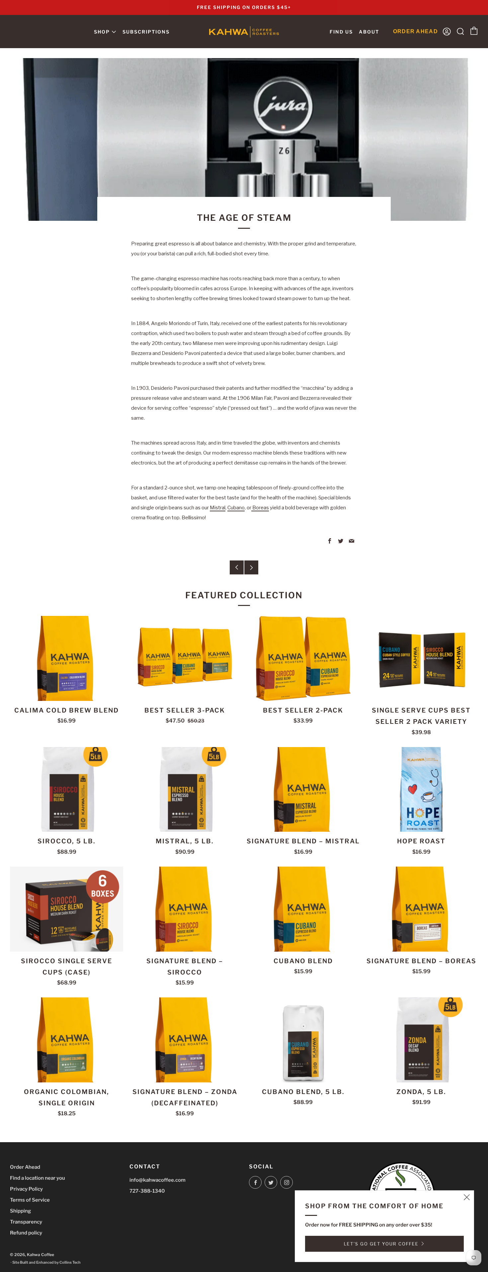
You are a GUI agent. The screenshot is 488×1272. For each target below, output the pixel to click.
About (369, 32)
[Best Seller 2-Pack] (303, 658)
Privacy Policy (26, 1189)
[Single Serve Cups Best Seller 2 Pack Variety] (421, 658)
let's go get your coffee (381, 1243)
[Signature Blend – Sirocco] (184, 909)
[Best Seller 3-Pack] (184, 658)
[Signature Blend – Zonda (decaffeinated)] (184, 1039)
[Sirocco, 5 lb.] (66, 789)
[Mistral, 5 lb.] (184, 789)
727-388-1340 (147, 1191)
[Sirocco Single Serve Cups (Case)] (66, 909)
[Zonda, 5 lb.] (421, 1039)
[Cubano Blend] (303, 909)
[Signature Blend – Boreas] (421, 909)
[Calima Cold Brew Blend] (66, 658)
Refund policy (26, 1233)
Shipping (20, 1211)
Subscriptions (146, 32)
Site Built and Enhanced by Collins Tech (46, 1262)
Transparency (26, 1222)
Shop (102, 32)
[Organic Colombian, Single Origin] (66, 1039)
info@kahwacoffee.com (157, 1180)
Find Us (341, 32)
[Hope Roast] (421, 789)
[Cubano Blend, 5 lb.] (303, 1039)
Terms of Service (30, 1200)
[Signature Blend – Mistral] (303, 789)
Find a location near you (37, 1178)
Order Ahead (25, 1167)
